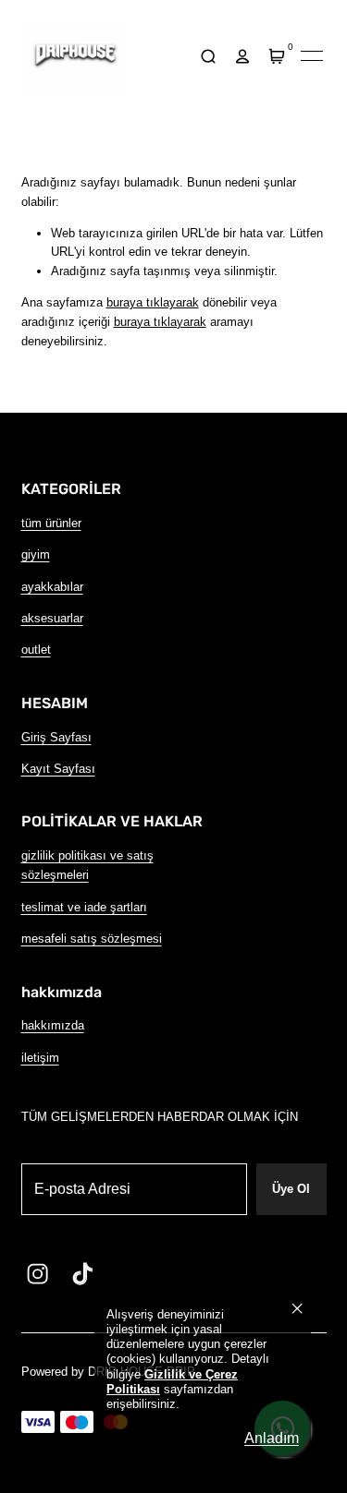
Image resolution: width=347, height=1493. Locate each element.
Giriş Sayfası (56, 737)
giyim (35, 554)
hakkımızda (52, 1025)
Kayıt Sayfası (58, 769)
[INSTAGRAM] (38, 1273)
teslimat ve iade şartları (84, 907)
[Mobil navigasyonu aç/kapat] (312, 56)
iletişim (40, 1058)
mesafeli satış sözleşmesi (91, 938)
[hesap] (243, 56)
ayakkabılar (52, 587)
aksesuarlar (52, 618)
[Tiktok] (82, 1273)
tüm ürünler (51, 523)
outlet (36, 649)
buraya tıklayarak (152, 302)
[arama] (208, 56)
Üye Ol (291, 1189)
